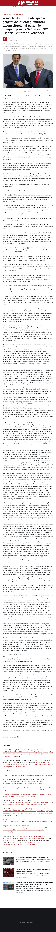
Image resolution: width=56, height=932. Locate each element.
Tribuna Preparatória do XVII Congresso (13, 14)
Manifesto (8, 7)
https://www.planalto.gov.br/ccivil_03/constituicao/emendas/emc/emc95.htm (27, 821)
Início (1, 7)
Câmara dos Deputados (42, 762)
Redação (10, 38)
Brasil (14, 7)
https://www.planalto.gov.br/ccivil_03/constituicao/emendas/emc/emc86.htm (27, 775)
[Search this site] (22, 7)
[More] (19, 7)
